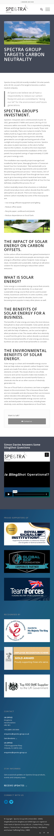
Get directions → (10, 738)
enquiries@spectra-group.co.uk (16, 734)
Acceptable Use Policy (29, 827)
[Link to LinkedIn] (40, 833)
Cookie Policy (37, 824)
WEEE (28, 830)
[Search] (40, 9)
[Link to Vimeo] (44, 833)
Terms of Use (15, 827)
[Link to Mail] (48, 833)
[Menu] (46, 9)
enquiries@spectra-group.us (15, 752)
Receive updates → (16, 785)
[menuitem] (40, 9)
